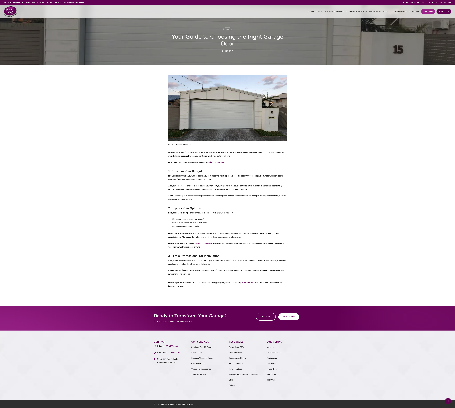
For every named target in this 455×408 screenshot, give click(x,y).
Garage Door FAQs (236, 347)
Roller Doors (196, 352)
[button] (266, 317)
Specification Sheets (237, 358)
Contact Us (271, 363)
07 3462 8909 (415, 2)
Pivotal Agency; (189, 404)
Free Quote (271, 374)
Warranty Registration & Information (243, 374)
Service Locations (274, 352)
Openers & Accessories (201, 369)
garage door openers (203, 243)
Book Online (272, 380)
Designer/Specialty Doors (202, 358)
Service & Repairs (198, 374)
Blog (227, 29)
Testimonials (272, 358)
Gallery (232, 385)
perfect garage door (215, 162)
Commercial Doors (199, 363)
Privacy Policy (272, 369)
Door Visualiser (235, 352)
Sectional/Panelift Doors (201, 347)
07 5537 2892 (442, 2)
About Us (270, 347)
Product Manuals (236, 363)
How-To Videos (235, 369)
